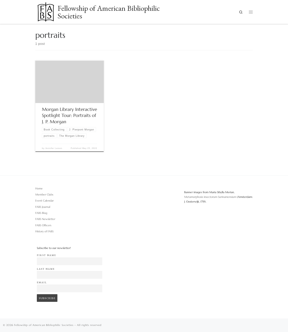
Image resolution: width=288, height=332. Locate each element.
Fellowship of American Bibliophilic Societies (43, 325)
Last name (46, 268)
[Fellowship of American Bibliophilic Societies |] (45, 10)
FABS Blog (41, 213)
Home (39, 188)
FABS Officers (43, 225)
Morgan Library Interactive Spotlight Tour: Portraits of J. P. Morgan (69, 116)
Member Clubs (44, 194)
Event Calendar (44, 200)
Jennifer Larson (53, 148)
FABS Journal (42, 207)
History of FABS (44, 231)
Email (42, 282)
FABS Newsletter (45, 219)
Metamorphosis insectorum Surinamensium (210, 197)
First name (46, 255)
